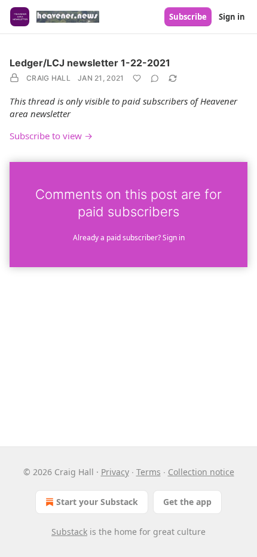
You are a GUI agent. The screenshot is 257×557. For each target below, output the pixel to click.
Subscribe (188, 16)
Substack (69, 531)
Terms (148, 472)
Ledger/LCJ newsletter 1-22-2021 (90, 63)
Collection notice (201, 472)
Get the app (187, 501)
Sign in (232, 16)
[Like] (137, 78)
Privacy (115, 472)
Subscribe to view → (51, 136)
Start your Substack (97, 501)
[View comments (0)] (155, 78)
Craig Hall (48, 78)
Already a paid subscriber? (129, 237)
